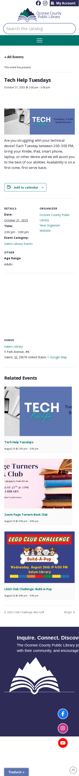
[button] (39, 40)
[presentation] (38, 412)
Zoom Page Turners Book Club (26, 514)
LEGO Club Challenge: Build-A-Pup (28, 589)
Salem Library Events (18, 244)
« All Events (14, 57)
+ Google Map (57, 357)
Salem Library (13, 346)
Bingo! (68, 612)
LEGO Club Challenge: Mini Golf (25, 612)
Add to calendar (26, 187)
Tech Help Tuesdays (18, 442)
